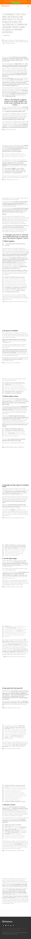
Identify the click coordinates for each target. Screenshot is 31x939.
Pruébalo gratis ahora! (14, 930)
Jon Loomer (5, 344)
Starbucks (20, 583)
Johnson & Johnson (11, 295)
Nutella (3, 442)
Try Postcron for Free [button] (16, 2)
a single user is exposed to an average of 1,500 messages (15, 122)
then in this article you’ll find (14, 821)
